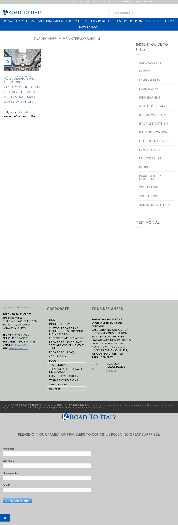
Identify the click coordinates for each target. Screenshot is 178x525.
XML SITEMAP (58, 384)
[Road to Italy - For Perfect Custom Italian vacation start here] (22, 11)
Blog (112, 1)
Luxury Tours (149, 150)
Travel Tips (148, 196)
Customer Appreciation (66, 338)
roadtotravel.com (18, 348)
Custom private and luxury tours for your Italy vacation (66, 331)
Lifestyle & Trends (153, 141)
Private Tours (150, 158)
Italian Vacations (16, 79)
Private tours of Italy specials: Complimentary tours (67, 345)
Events (144, 71)
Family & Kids (149, 80)
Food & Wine (148, 89)
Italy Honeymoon (153, 132)
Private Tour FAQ (61, 352)
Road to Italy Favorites (150, 177)
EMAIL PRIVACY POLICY (63, 376)
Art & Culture (13, 76)
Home (72, 1)
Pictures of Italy (144, 1)
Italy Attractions (20, 81)
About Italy (99, 1)
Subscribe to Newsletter (157, 12)
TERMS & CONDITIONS (63, 380)
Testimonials (125, 1)
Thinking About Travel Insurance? (65, 370)
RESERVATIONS (19, 344)
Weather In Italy (152, 106)
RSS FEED (55, 388)
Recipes (144, 167)
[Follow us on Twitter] (162, 1)
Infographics (149, 97)
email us (111, 370)
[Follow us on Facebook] (159, 1)
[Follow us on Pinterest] (166, 1)
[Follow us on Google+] (170, 1)
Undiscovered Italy (154, 205)
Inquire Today (59, 324)
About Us (84, 1)
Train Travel (149, 187)
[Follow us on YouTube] (173, 1)
